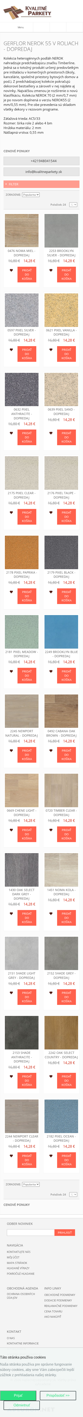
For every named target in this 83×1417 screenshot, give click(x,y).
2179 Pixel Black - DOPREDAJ (61, 574)
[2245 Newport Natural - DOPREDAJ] (22, 711)
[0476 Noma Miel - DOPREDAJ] (22, 231)
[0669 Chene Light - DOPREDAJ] (22, 790)
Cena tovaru (53, 1311)
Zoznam (74, 194)
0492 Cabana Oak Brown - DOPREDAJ (61, 733)
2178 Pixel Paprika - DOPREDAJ (21, 574)
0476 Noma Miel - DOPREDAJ (21, 253)
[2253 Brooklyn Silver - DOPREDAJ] (61, 231)
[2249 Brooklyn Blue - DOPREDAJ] (61, 632)
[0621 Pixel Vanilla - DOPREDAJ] (61, 310)
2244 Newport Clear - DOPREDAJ (21, 1138)
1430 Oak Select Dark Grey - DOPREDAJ (22, 894)
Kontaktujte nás (19, 1252)
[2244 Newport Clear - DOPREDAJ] (22, 1116)
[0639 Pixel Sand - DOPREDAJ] (61, 389)
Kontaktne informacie (23, 1343)
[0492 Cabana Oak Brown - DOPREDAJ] (61, 711)
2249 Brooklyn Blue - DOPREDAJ (61, 654)
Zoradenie (13, 195)
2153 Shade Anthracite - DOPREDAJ (21, 1057)
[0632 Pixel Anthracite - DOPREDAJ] (22, 389)
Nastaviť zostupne (43, 194)
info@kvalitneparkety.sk (43, 171)
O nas (11, 1338)
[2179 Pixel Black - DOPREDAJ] (61, 552)
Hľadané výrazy (18, 1268)
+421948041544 (43, 161)
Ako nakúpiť (52, 1317)
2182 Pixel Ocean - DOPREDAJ (61, 1138)
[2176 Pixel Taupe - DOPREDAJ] (61, 473)
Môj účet (13, 1257)
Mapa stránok (17, 1263)
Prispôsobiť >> (57, 1395)
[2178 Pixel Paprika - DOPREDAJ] (22, 552)
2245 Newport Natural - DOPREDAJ (21, 733)
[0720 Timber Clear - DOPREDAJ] (61, 790)
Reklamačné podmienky (60, 1306)
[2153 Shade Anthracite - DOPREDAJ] (22, 1032)
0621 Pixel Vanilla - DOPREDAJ (61, 332)
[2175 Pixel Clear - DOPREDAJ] (22, 473)
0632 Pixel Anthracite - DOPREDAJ (21, 413)
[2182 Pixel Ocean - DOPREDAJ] (61, 1116)
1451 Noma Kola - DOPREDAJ (61, 892)
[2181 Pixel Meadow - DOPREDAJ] (22, 632)
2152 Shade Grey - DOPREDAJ (61, 975)
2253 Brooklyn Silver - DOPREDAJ (61, 253)
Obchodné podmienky (59, 1295)
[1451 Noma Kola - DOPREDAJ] (61, 870)
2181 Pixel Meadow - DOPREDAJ (21, 654)
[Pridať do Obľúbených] (11, 271)
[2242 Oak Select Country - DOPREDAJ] (61, 1032)
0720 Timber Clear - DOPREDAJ (61, 812)
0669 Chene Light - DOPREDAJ (22, 812)
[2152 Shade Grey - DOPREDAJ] (61, 953)
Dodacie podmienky (58, 1300)
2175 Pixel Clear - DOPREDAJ (22, 495)
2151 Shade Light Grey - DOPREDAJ (21, 975)
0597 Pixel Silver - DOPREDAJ (22, 332)
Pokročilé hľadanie (21, 1274)
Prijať (18, 1395)
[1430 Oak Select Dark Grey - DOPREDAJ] (22, 870)
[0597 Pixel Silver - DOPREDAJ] (22, 310)
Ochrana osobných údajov (21, 1296)
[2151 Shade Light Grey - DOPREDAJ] (22, 953)
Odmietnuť (22, 1405)
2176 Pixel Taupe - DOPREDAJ (61, 495)
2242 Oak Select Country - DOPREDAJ (61, 1055)
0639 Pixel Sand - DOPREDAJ (61, 411)
